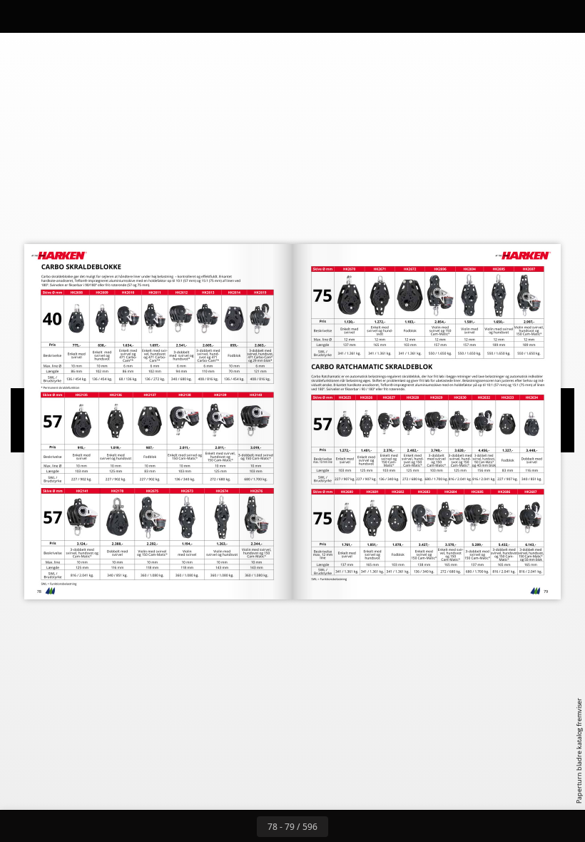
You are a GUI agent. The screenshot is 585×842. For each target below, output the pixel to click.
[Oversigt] (52, 16)
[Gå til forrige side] (241, 826)
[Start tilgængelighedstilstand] (149, 16)
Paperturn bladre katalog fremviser (579, 750)
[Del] (533, 16)
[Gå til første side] (209, 826)
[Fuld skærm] (565, 16)
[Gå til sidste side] (375, 826)
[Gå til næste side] (344, 826)
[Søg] (20, 16)
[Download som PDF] (84, 16)
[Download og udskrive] (117, 16)
